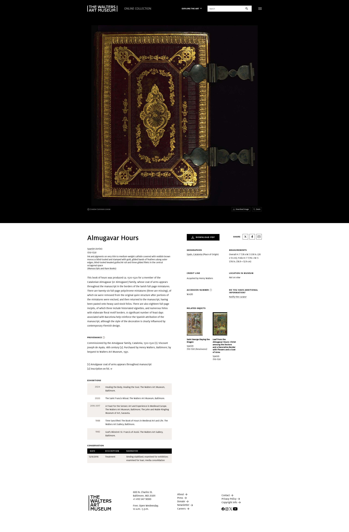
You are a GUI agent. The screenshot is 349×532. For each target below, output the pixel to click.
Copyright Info (230, 502)
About (180, 494)
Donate (181, 501)
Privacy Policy (229, 498)
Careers (181, 508)
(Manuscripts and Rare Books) (101, 268)
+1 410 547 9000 (142, 499)
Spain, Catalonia (194, 254)
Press (180, 497)
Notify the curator (238, 296)
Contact (226, 495)
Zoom (258, 209)
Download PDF (205, 237)
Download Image (242, 209)
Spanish (91, 248)
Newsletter (183, 505)
